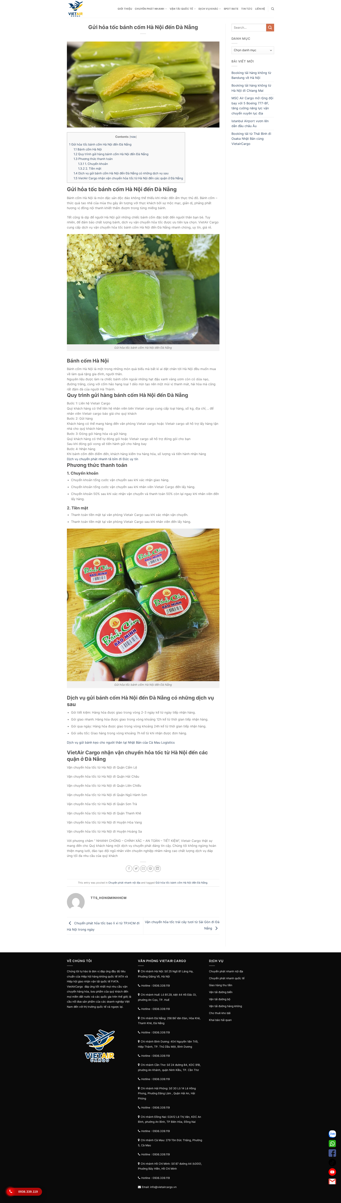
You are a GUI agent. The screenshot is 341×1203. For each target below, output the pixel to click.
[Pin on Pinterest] (150, 868)
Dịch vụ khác (208, 8)
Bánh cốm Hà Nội (88, 149)
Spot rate (231, 8)
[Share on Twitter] (136, 868)
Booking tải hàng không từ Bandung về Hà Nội (251, 75)
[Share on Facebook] (129, 868)
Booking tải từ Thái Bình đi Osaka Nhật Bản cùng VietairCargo (251, 139)
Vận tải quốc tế (181, 8)
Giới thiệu (125, 8)
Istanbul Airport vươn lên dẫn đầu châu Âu (250, 123)
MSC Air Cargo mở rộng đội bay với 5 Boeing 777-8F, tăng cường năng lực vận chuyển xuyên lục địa (252, 105)
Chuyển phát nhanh (149, 8)
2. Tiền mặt (89, 168)
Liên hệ (260, 8)
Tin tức (246, 8)
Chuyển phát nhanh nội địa (124, 882)
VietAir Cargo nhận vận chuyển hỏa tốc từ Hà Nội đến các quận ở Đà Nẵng (128, 178)
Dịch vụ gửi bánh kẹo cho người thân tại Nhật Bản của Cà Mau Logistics (121, 742)
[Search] (272, 9)
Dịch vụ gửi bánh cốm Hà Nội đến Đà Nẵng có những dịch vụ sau (121, 173)
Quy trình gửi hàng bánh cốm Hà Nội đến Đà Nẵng (111, 154)
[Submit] (270, 27)
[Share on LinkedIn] (157, 868)
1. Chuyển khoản (93, 164)
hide (133, 136)
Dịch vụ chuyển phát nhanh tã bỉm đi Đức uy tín (102, 459)
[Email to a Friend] (143, 868)
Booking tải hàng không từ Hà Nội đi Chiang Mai (251, 88)
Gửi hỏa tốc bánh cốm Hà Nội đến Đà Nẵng (100, 144)
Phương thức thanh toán (93, 159)
